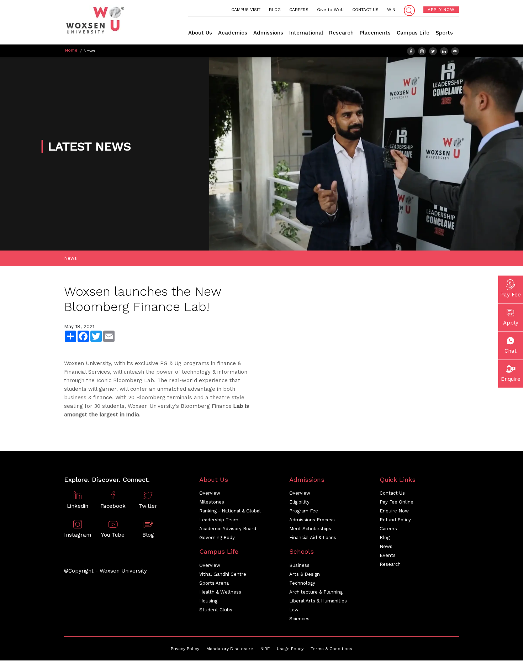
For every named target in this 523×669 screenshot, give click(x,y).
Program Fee (303, 510)
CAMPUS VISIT (245, 9)
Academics (232, 33)
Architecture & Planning (316, 592)
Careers (388, 528)
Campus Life (413, 33)
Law (294, 609)
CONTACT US (365, 9)
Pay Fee (510, 294)
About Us (200, 33)
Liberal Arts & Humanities (318, 601)
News (70, 258)
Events (388, 555)
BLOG (275, 9)
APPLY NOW (441, 9)
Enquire (511, 379)
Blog (385, 537)
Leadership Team (218, 519)
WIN (391, 9)
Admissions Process (312, 519)
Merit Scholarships (310, 528)
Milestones (211, 502)
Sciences (299, 618)
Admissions (268, 33)
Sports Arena (214, 583)
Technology (302, 583)
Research (341, 33)
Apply (510, 323)
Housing (208, 601)
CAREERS (298, 9)
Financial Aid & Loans (312, 537)
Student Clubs (215, 609)
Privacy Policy (185, 648)
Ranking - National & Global (230, 510)
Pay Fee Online (396, 502)
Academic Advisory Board (227, 528)
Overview (209, 493)
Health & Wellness (220, 592)
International (306, 33)
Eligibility (299, 502)
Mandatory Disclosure (229, 648)
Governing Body (217, 537)
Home (71, 50)
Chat (510, 351)
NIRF (265, 648)
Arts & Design (304, 574)
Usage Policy (290, 648)
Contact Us (392, 493)
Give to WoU (330, 9)
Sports (444, 33)
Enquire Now (394, 510)
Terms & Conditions (331, 648)
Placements (375, 33)
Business (299, 565)
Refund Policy (395, 519)
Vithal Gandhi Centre (222, 574)
